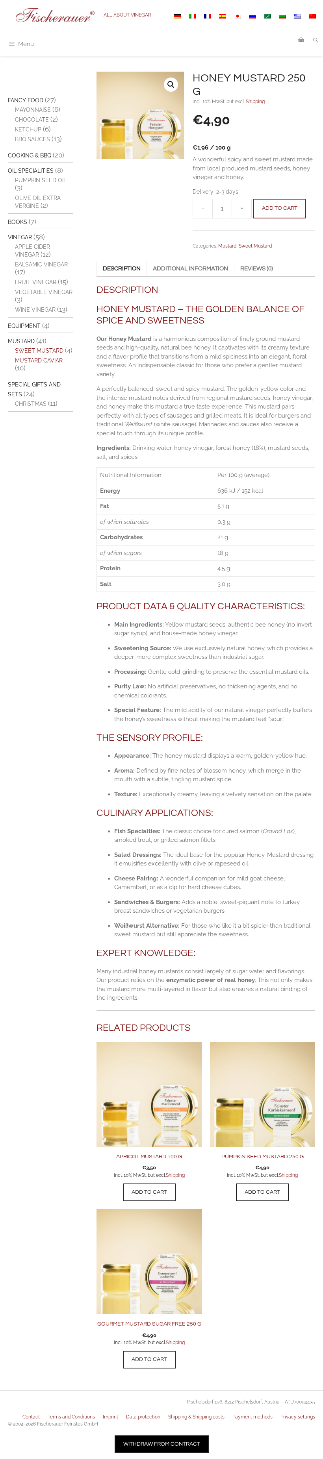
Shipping (255, 101)
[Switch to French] (207, 16)
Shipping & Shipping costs (196, 1417)
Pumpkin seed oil (41, 180)
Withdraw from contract (161, 1444)
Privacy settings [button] (297, 1417)
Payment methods (252, 1417)
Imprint (110, 1417)
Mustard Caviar (39, 360)
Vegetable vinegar (43, 292)
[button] (171, 85)
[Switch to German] (177, 16)
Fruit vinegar (35, 282)
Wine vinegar (35, 310)
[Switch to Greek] (297, 16)
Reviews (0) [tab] (256, 269)
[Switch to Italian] (192, 16)
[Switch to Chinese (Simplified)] (312, 16)
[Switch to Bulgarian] (282, 16)
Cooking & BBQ (29, 155)
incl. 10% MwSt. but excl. (140, 1175)
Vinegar (20, 237)
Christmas (30, 404)
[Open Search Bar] (315, 40)
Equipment (24, 326)
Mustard (227, 246)
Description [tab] (122, 269)
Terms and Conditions (71, 1417)
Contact (31, 1417)
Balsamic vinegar (41, 264)
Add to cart (279, 208)
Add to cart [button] (149, 1192)
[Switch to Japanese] (237, 16)
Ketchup (28, 129)
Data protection (143, 1417)
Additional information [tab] (190, 269)
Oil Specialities (31, 171)
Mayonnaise (33, 110)
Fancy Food (25, 100)
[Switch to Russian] (252, 16)
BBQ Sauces (32, 139)
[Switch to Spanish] (222, 16)
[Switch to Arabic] (267, 16)
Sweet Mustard (255, 246)
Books (17, 222)
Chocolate (32, 119)
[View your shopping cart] (301, 40)
